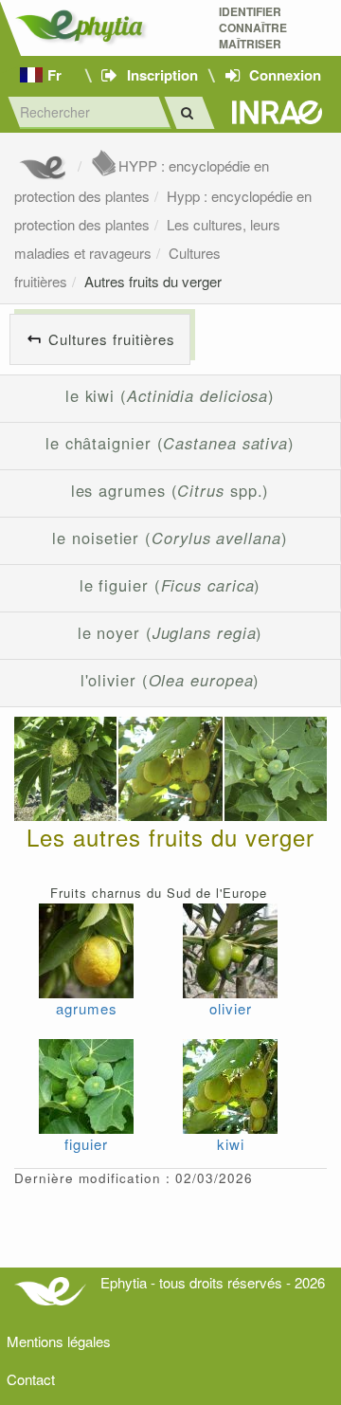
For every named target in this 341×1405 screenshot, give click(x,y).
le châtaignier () (170, 442)
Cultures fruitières (111, 339)
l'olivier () (170, 679)
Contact (31, 1379)
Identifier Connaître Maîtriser (253, 28)
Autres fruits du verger (153, 281)
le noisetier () (169, 537)
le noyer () (170, 632)
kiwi (230, 1144)
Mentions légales (59, 1341)
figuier (86, 1144)
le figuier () (170, 585)
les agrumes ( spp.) (170, 490)
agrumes (86, 1008)
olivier (230, 1008)
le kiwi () (170, 395)
